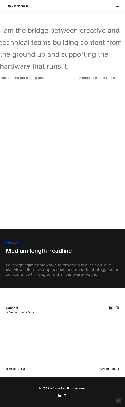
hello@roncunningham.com (23, 312)
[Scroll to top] (118, 400)
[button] (117, 5)
